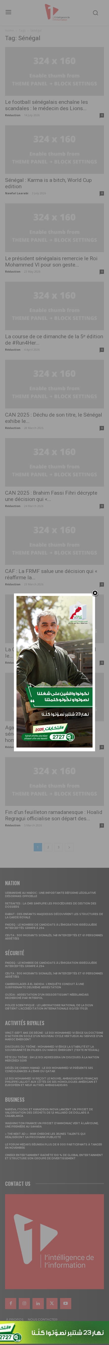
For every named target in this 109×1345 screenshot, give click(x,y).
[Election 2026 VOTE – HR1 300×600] (54, 746)
